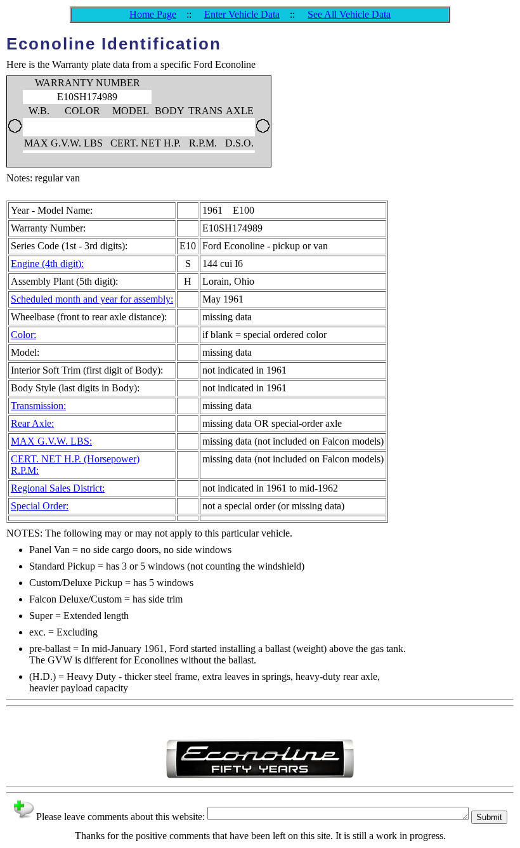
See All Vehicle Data (349, 14)
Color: (23, 334)
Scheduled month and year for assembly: (92, 299)
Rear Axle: (32, 423)
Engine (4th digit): (47, 263)
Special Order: (39, 505)
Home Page (152, 14)
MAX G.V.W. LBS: (51, 441)
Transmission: (38, 405)
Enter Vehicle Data (242, 14)
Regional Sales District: (58, 488)
